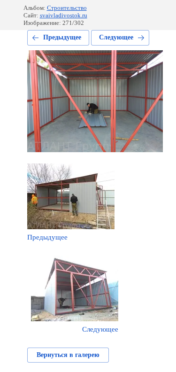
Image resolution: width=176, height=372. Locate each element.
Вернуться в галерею (68, 354)
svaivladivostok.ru (63, 15)
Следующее (116, 37)
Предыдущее (62, 37)
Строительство (67, 7)
